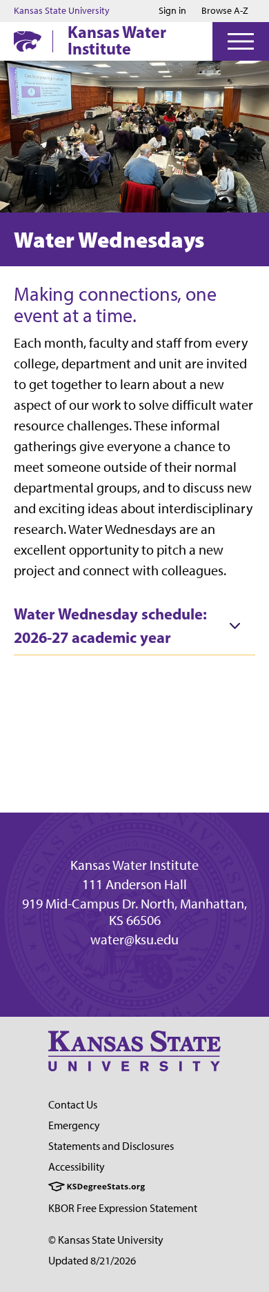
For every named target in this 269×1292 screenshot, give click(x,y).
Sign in (172, 11)
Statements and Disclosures (111, 1146)
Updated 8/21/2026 (92, 1260)
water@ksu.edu (134, 939)
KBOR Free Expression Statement (122, 1208)
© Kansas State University (105, 1239)
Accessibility (76, 1166)
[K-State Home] (27, 41)
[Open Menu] (240, 41)
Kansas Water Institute (117, 40)
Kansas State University (62, 11)
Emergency (74, 1125)
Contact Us (72, 1104)
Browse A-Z (224, 11)
